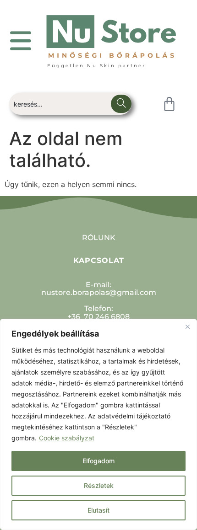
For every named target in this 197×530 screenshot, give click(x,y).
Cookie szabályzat (66, 438)
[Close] (187, 326)
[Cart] (169, 104)
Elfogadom (98, 461)
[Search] (121, 104)
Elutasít (98, 510)
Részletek (99, 485)
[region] (98, 424)
